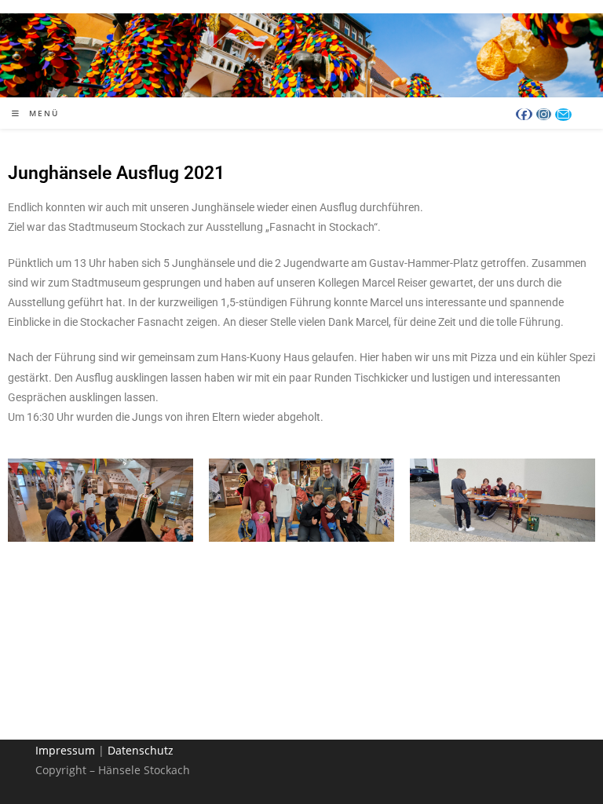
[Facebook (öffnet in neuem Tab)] (524, 114)
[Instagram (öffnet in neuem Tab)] (543, 114)
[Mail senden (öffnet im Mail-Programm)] (563, 114)
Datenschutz (141, 750)
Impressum (65, 750)
